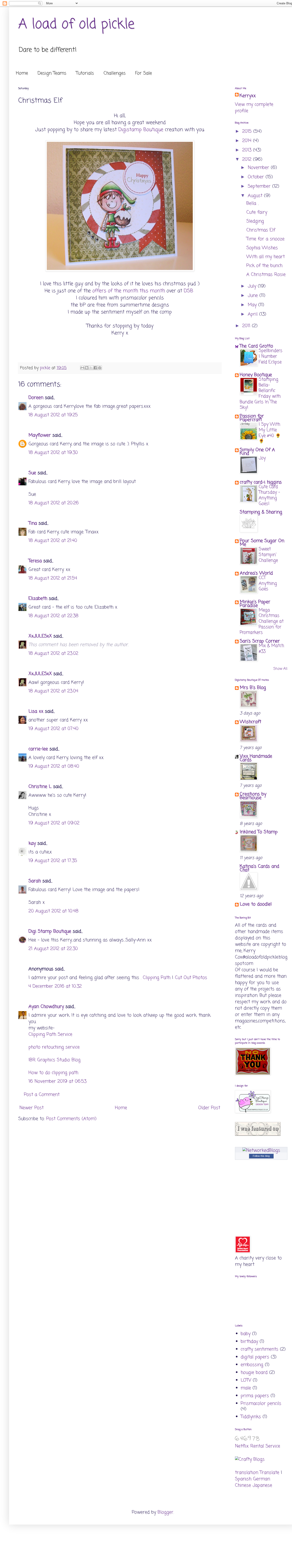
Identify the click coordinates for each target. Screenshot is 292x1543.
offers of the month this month (129, 291)
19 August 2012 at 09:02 (54, 823)
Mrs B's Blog (253, 687)
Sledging (255, 221)
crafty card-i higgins (261, 482)
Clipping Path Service (50, 1034)
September (260, 186)
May (253, 304)
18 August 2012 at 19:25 (53, 415)
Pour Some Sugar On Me (262, 542)
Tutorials (85, 73)
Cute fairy (256, 212)
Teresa (35, 560)
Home (22, 73)
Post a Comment (42, 1094)
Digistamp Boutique (140, 130)
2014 (247, 140)
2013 (247, 150)
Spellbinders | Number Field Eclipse (270, 356)
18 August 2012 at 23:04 (53, 691)
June (253, 295)
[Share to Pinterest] (99, 367)
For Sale (143, 73)
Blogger (165, 1512)
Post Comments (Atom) (71, 1118)
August (256, 195)
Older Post (209, 1107)
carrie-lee (38, 749)
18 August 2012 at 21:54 (53, 578)
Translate (269, 1472)
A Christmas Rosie (266, 274)
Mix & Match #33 (271, 648)
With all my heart (265, 256)
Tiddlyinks (251, 1416)
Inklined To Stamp (259, 832)
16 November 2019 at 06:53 (57, 1081)
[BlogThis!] (86, 367)
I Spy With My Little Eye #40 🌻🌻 (270, 433)
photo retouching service (54, 1047)
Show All (280, 668)
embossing (252, 1364)
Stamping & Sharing (261, 512)
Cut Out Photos (191, 977)
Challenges (115, 73)
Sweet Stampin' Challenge (268, 555)
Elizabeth (38, 598)
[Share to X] (91, 367)
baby (245, 1333)
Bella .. (252, 203)
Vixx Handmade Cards (256, 758)
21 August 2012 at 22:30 (53, 948)
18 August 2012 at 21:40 (53, 540)
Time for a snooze (265, 239)
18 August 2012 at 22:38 (53, 615)
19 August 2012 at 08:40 (54, 766)
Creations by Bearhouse (253, 796)
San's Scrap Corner (260, 641)
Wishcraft (250, 721)
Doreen (36, 397)
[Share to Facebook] (95, 367)
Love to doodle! (256, 904)
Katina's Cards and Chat (259, 868)
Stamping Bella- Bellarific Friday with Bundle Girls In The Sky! (260, 393)
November (259, 167)
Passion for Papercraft (252, 418)
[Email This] (82, 367)
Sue (32, 472)
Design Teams (52, 73)
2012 (247, 159)
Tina (33, 523)
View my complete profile (254, 107)
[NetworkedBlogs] (261, 1150)
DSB (189, 291)
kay (32, 843)
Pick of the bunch (264, 265)
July (253, 286)
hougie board (254, 1372)
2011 (247, 325)
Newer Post (31, 1107)
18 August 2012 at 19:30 (53, 452)
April (253, 314)
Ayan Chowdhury (46, 1006)
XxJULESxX (40, 636)
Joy (262, 458)
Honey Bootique (256, 374)
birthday (249, 1341)
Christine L (40, 786)
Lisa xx (36, 711)
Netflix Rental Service (257, 1446)
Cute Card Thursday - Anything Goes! (269, 495)
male (246, 1388)
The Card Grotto (256, 346)
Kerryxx (248, 96)
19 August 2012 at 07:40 (53, 728)
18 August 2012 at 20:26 (54, 503)
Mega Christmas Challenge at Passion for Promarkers (262, 621)
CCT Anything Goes (268, 583)
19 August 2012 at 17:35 (53, 860)
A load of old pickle (76, 24)
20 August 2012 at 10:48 (53, 911)
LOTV (246, 1380)
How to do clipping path (53, 1072)
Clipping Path (156, 977)
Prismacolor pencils (261, 1403)
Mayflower (40, 435)
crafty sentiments (259, 1349)
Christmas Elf (260, 230)
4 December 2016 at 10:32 (55, 986)
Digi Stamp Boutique (51, 931)
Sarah (35, 881)
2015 (247, 131)
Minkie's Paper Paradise (255, 603)
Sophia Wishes (262, 247)
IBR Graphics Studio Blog (55, 1060)
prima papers (255, 1395)
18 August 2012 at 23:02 (53, 653)
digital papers (255, 1357)
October (257, 177)
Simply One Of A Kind (257, 451)
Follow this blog (261, 1156)
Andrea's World (256, 573)
